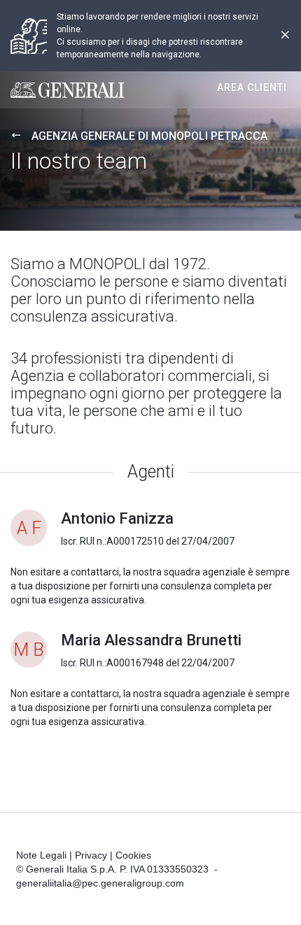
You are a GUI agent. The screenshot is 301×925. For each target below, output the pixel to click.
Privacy (91, 855)
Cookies (133, 855)
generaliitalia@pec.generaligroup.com (100, 883)
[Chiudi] (284, 36)
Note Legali (41, 855)
